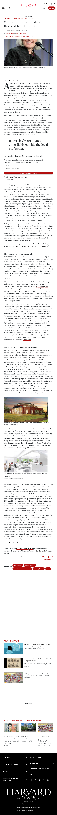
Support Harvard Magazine (10, 779)
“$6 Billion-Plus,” (32, 304)
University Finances (12, 18)
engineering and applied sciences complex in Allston (26, 287)
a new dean (27, 339)
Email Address (8, 166)
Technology (42, 734)
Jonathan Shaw (10, 33)
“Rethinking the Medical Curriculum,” (18, 335)
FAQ (31, 774)
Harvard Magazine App (39, 769)
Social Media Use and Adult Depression (37, 644)
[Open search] (9, 8)
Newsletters (35, 758)
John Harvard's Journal (43, 551)
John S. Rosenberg (21, 33)
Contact (6, 758)
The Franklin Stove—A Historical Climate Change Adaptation (38, 660)
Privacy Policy (20, 804)
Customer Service (10, 765)
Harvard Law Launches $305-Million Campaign (30, 246)
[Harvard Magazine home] (28, 5)
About (5, 772)
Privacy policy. (8, 179)
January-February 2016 (20, 36)
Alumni (48, 569)
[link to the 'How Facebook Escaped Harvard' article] (13, 678)
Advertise (34, 763)
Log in (44, 8)
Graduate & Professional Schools (22, 569)
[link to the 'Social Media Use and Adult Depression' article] (13, 649)
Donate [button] (51, 8)
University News (17, 565)
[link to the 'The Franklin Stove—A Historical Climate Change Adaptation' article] (13, 663)
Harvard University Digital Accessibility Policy (28, 807)
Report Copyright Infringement (25, 810)
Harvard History (9, 734)
